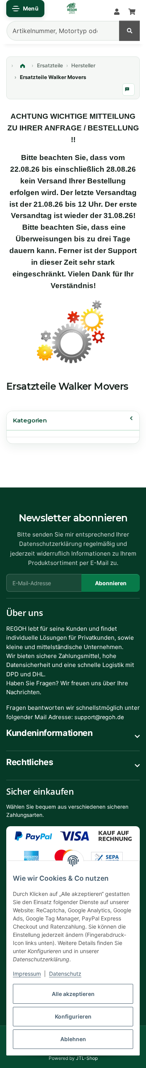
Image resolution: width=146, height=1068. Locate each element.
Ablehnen (73, 1039)
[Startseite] (22, 66)
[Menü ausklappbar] (25, 8)
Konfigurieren (73, 1016)
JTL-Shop (87, 1058)
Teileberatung (128, 89)
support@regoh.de (99, 717)
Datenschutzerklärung (50, 543)
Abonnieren (111, 583)
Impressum (27, 973)
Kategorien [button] (30, 420)
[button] (117, 12)
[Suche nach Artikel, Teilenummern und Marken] (129, 31)
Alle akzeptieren (73, 994)
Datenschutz (65, 973)
